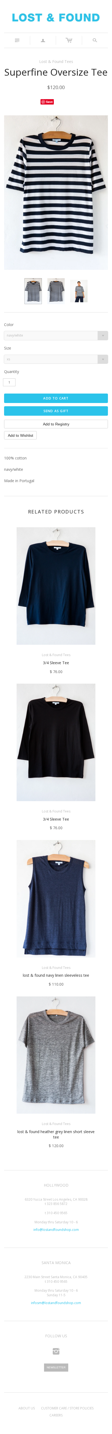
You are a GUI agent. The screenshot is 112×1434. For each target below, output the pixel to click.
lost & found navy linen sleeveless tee (56, 975)
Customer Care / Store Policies (67, 1408)
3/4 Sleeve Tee (56, 662)
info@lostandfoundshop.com (56, 1229)
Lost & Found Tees (56, 61)
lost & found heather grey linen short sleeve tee (56, 1134)
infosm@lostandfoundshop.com (56, 1303)
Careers (56, 1415)
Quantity (11, 371)
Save (49, 102)
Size (7, 348)
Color (9, 324)
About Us (26, 1408)
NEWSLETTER (56, 1367)
